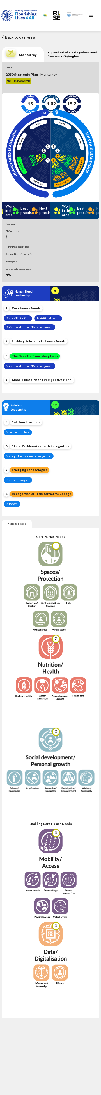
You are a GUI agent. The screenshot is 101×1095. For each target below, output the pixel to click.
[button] (91, 15)
